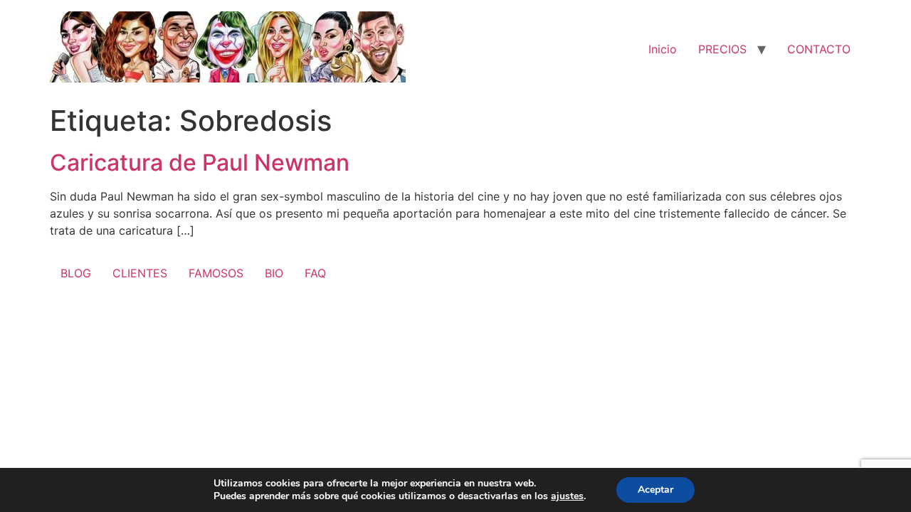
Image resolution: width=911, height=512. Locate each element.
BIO (274, 273)
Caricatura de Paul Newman (199, 162)
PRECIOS (722, 49)
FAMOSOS (216, 273)
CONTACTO (819, 49)
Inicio (662, 49)
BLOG (75, 273)
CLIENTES (139, 273)
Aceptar (655, 489)
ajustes (567, 496)
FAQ (315, 273)
